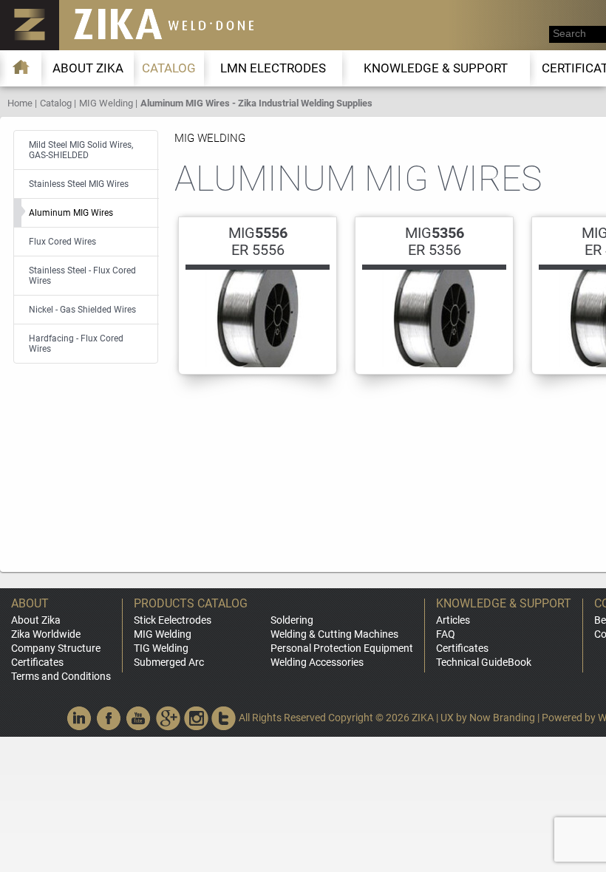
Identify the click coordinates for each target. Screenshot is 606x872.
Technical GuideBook (483, 662)
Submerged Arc (169, 662)
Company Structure (56, 648)
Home (20, 103)
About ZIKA (87, 68)
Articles (453, 620)
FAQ (445, 634)
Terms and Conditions (61, 676)
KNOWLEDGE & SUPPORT (436, 68)
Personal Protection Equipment (341, 648)
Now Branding (502, 717)
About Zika (36, 620)
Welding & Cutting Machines (334, 634)
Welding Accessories (317, 662)
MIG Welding (106, 103)
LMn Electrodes (273, 68)
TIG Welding (161, 648)
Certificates (37, 662)
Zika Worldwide (46, 634)
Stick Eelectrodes (172, 620)
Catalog (169, 68)
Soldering (291, 620)
